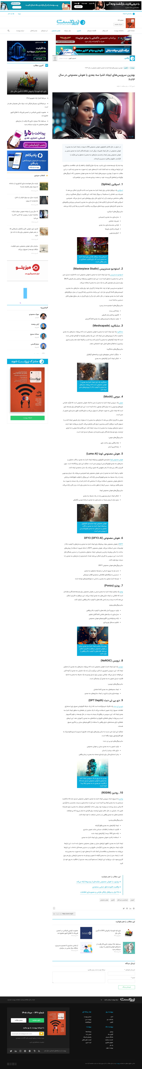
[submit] (41, 1033)
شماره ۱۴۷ (120, 20)
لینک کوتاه (59, 914)
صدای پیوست (87, 1017)
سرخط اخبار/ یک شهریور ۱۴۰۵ (36, 98)
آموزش (132, 900)
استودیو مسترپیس (116, 274)
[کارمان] (27, 293)
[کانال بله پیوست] (35, 5)
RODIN (106, 793)
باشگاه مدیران (109, 1037)
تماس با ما (88, 1034)
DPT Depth (95, 700)
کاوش (111, 1022)
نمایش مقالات (19, 1020)
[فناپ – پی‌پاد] (27, 161)
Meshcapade (101, 326)
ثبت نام (10, 14)
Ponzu (109, 586)
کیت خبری (88, 1043)
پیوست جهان (109, 1048)
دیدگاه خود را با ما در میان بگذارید (96, 970)
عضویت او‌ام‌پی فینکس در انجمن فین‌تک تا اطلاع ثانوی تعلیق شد (67, 932)
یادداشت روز (110, 1019)
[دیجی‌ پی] (106, 5)
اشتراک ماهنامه (118, 24)
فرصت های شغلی (86, 1040)
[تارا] (27, 138)
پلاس (127, 58)
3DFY (121, 544)
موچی (121, 403)
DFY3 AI (97, 538)
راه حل (111, 1045)
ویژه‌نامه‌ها (88, 1032)
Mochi (108, 397)
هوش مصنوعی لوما (116, 459)
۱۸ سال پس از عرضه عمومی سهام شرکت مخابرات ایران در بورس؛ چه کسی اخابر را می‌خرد (25, 215)
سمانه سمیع (34, 334)
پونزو (121, 591)
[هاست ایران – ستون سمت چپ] (27, 51)
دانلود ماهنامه (36, 1020)
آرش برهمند (35, 324)
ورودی (111, 1032)
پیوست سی (88, 1019)
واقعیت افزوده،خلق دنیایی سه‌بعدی (105, 887)
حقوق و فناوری (109, 1043)
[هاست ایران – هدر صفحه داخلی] (94, 50)
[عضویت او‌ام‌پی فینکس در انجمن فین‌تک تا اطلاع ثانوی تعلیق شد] (86, 939)
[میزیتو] (27, 271)
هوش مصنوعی (104, 900)
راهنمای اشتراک (127, 14)
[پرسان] (94, 39)
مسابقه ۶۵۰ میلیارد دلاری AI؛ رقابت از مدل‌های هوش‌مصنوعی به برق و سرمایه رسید (108, 947)
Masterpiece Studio (86, 269)
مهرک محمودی (34, 314)
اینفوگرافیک (88, 1022)
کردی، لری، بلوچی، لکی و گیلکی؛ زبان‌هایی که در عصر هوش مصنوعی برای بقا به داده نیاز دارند (24, 232)
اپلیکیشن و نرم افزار (122, 900)
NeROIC (106, 661)
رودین (121, 799)
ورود (19, 14)
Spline (106, 184)
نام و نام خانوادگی (130, 970)
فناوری (126, 68)
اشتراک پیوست (27, 418)
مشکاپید (120, 332)
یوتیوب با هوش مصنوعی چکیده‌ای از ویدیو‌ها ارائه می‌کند (97, 881)
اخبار (112, 1017)
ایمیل (133, 978)
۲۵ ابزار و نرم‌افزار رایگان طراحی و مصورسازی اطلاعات (99, 892)
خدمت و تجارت (109, 1040)
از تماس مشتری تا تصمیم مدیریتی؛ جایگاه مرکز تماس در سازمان (66, 947)
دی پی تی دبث (118, 706)
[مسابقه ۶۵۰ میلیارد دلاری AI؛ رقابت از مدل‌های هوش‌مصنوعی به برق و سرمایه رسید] (129, 954)
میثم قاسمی (35, 344)
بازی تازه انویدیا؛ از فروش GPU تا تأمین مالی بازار (108, 932)
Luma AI (92, 454)
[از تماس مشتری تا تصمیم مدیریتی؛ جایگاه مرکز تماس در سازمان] (86, 954)
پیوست (132, 68)
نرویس (121, 667)
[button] (8, 30)
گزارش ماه (110, 1034)
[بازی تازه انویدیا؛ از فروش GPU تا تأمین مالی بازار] (129, 939)
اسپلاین (120, 190)
